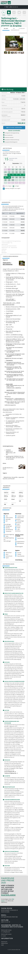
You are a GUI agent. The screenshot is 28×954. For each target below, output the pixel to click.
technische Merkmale (6, 486)
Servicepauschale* (6, 120)
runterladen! (8, 895)
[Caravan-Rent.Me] (14, 2)
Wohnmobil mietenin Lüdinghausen (6, 931)
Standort (22, 28)
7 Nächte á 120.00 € (6, 115)
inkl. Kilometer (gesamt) (7, 112)
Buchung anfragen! (15, 127)
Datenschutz (4, 943)
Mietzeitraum (6, 148)
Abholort (4, 95)
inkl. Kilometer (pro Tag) (7, 108)
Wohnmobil (4, 92)
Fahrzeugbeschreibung (6, 256)
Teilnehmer (4, 105)
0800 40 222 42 (5, 922)
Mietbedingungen (6, 564)
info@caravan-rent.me (9, 917)
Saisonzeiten (5, 202)
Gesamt (3, 123)
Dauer (3, 102)
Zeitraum (4, 99)
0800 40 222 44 (13, 7)
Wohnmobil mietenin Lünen (6, 935)
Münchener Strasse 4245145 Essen (9, 911)
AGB (2, 945)
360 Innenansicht (14, 29)
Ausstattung (6, 508)
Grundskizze (22, 33)
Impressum (4, 941)
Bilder (6, 28)
